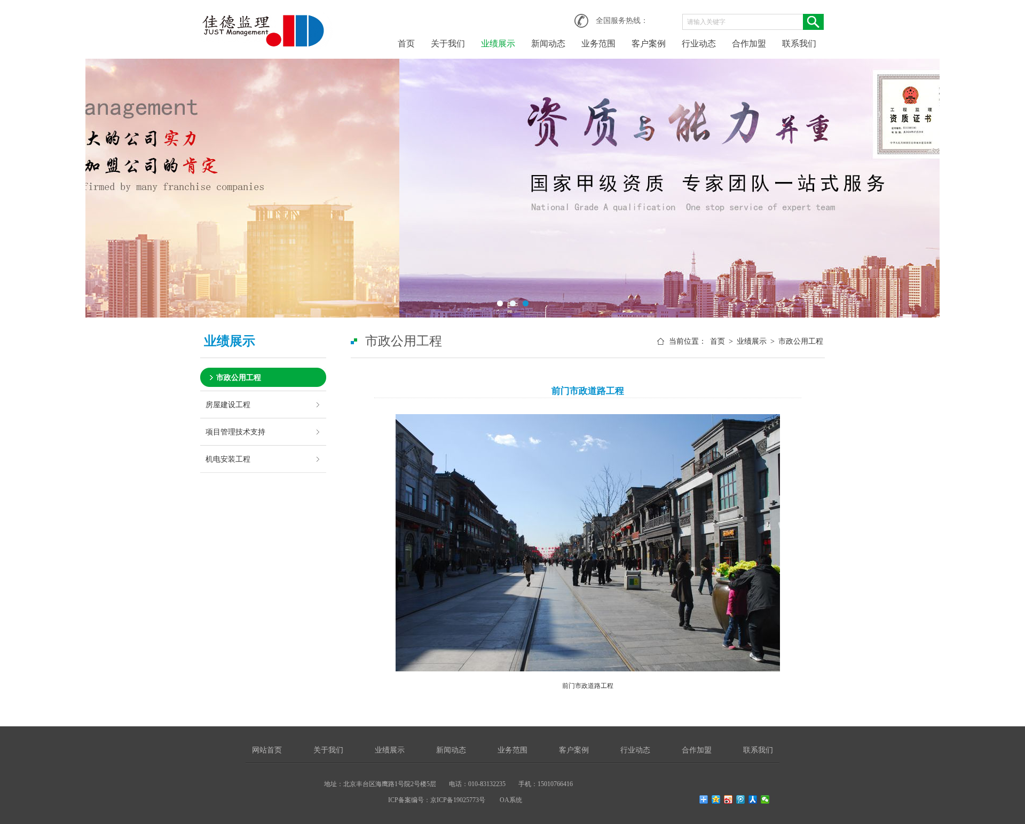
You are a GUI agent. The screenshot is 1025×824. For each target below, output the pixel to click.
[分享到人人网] (753, 799)
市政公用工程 (238, 377)
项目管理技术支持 (235, 431)
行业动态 (699, 43)
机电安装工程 (228, 459)
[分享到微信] (765, 799)
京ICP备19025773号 (457, 800)
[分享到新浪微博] (728, 799)
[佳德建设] (266, 17)
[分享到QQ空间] (716, 799)
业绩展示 (498, 43)
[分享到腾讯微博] (740, 799)
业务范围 (598, 43)
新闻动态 (548, 43)
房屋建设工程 (228, 404)
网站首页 (267, 750)
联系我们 (799, 43)
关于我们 (448, 43)
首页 (406, 43)
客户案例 (649, 43)
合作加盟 (749, 43)
